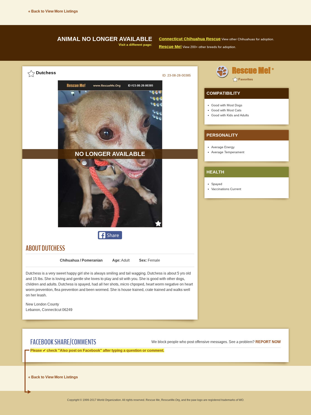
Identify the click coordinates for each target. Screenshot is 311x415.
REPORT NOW (268, 342)
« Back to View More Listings (53, 11)
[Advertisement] (206, 12)
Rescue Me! (170, 46)
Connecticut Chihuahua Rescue (190, 39)
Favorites (245, 79)
